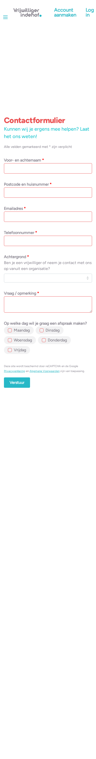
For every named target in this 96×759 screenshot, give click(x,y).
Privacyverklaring (14, 371)
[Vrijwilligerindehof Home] (27, 12)
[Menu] (5, 17)
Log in (90, 12)
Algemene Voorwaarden (45, 371)
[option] (19, 330)
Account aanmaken (65, 12)
